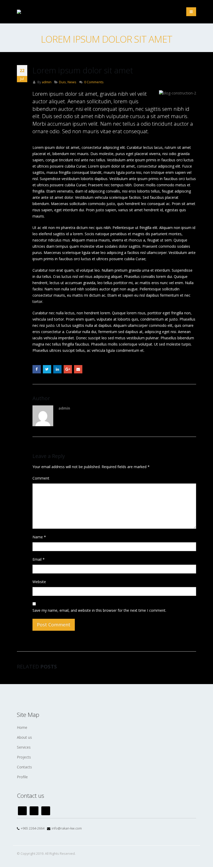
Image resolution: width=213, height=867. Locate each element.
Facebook (36, 369)
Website (39, 581)
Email (78, 369)
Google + (68, 369)
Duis (62, 82)
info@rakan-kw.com (67, 828)
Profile (22, 776)
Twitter (47, 369)
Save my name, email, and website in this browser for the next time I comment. (99, 610)
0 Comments (94, 82)
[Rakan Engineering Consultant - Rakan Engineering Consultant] (34, 12)
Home (22, 727)
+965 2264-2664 (32, 828)
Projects (24, 757)
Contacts (24, 766)
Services (24, 747)
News (72, 82)
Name (39, 536)
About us (24, 737)
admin (46, 82)
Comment (40, 478)
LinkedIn (57, 369)
